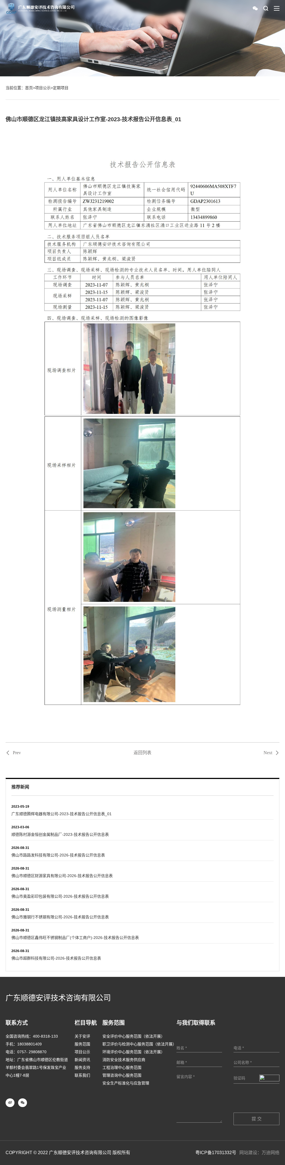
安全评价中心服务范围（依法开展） (133, 1036)
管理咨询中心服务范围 (121, 1075)
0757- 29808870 (31, 1052)
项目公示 (43, 88)
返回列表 (142, 752)
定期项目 (60, 88)
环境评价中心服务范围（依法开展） (133, 1052)
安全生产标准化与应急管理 (125, 1083)
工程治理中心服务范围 (121, 1067)
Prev (17, 753)
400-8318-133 (45, 1036)
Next (268, 753)
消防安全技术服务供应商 (123, 1059)
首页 (29, 88)
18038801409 (29, 1044)
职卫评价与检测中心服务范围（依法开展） (139, 1044)
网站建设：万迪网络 (259, 1152)
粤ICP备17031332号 (215, 1152)
